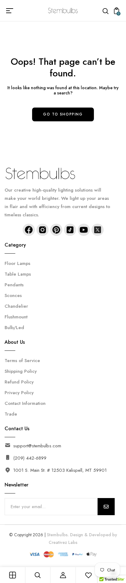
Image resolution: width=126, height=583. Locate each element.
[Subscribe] (106, 506)
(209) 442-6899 (29, 458)
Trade (11, 414)
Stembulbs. (58, 535)
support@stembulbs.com (37, 445)
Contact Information (25, 403)
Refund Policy (19, 382)
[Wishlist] (88, 575)
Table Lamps (18, 274)
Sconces (13, 295)
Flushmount (16, 317)
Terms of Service (22, 360)
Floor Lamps (17, 263)
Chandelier (16, 306)
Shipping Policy (21, 371)
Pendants (14, 284)
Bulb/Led (14, 327)
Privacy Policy (19, 392)
